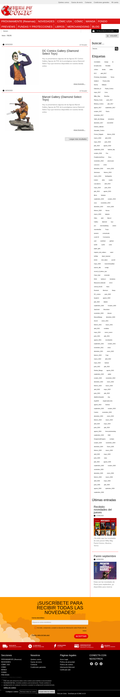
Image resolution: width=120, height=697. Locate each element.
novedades (97, 62)
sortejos (112, 439)
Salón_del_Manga (99, 119)
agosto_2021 (97, 340)
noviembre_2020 (98, 313)
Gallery (96, 222)
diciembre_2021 (98, 351)
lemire (95, 260)
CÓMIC (79, 21)
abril (102, 218)
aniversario (110, 161)
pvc (95, 225)
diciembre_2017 (98, 123)
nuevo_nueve (108, 332)
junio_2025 (97, 458)
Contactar (88, 2)
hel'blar (96, 256)
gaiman (112, 241)
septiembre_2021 (99, 343)
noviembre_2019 (105, 203)
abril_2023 (97, 389)
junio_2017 (110, 100)
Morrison (105, 290)
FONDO (102, 21)
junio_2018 (108, 142)
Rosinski (96, 290)
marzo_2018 (97, 138)
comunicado (106, 233)
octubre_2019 (112, 199)
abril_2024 (97, 423)
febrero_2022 (98, 355)
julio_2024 (107, 427)
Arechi (96, 321)
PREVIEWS (8, 26)
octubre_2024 (98, 442)
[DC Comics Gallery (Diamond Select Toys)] (22, 67)
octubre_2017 (98, 111)
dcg (109, 397)
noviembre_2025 (98, 469)
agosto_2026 (97, 488)
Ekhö (95, 279)
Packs (107, 111)
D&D (109, 435)
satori (111, 252)
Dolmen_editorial (98, 126)
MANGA (90, 21)
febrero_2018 (111, 134)
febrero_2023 (98, 385)
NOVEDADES (46, 21)
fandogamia (108, 176)
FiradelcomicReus (99, 157)
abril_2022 (108, 359)
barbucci (103, 279)
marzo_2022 (97, 359)
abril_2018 (108, 138)
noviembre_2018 (98, 161)
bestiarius (112, 279)
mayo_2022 (97, 362)
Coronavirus (106, 237)
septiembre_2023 (99, 408)
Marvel (109, 218)
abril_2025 (97, 454)
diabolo (106, 302)
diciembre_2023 (98, 416)
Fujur (107, 355)
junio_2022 (97, 366)
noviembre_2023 (107, 412)
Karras (107, 210)
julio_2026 (107, 484)
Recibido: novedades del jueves (103, 509)
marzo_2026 (109, 477)
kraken (96, 180)
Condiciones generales (101, 2)
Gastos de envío (77, 2)
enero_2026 (110, 473)
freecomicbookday (110, 431)
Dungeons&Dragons (100, 439)
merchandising (104, 225)
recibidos (106, 328)
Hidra (95, 218)
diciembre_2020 (110, 317)
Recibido (107, 65)
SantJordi (96, 309)
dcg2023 (96, 401)
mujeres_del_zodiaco (100, 252)
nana (105, 458)
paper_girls (97, 248)
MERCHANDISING (78, 26)
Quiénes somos (63, 2)
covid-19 (96, 237)
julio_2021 (107, 336)
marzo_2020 (97, 214)
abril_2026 (97, 481)
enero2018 (110, 123)
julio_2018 (97, 145)
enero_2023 (110, 381)
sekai (109, 347)
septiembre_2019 (99, 199)
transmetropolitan (109, 263)
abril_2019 (107, 183)
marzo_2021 (109, 324)
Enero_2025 (110, 446)
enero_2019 (110, 168)
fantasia (103, 195)
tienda (103, 69)
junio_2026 (97, 484)
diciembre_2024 (98, 446)
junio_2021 (97, 336)
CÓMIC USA (64, 21)
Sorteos (107, 404)
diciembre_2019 (98, 206)
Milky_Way (97, 96)
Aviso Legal (64, 659)
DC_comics (97, 294)
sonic (110, 244)
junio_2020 (108, 294)
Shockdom (106, 309)
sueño (103, 244)
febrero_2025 (98, 450)
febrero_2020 (98, 210)
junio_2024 (97, 427)
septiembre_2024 (99, 435)
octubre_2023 (112, 408)
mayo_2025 (107, 454)
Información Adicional (67, 667)
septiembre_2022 (99, 374)
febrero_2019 (107, 172)
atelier (109, 374)
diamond (104, 222)
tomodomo (111, 119)
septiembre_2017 (110, 107)
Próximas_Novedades (100, 77)
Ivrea (106, 92)
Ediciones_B (97, 88)
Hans (107, 286)
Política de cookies (66, 664)
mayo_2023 (107, 389)
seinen (114, 225)
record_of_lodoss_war (100, 271)
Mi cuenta (115, 2)
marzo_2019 (97, 176)
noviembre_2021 (98, 347)
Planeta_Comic (98, 100)
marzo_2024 (109, 420)
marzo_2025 (109, 450)
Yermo (112, 77)
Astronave (97, 172)
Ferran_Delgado (98, 134)
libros (95, 195)
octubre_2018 (98, 153)
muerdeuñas (97, 229)
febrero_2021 (98, 324)
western (96, 233)
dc (113, 62)
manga (106, 62)
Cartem (96, 412)
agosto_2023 (97, 404)
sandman (103, 241)
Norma (96, 84)
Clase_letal (97, 275)
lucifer (95, 244)
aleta (103, 180)
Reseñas (106, 96)
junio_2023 (97, 393)
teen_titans (104, 260)
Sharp (113, 290)
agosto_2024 (97, 431)
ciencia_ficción (98, 286)
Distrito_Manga (98, 370)
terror (110, 282)
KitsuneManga (98, 317)
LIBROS (60, 26)
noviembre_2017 (98, 115)
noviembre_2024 (110, 442)
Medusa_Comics (99, 104)
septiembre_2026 (99, 492)
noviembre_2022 (110, 378)
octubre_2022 (98, 378)
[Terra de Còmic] (16, 15)
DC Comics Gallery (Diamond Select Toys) (60, 52)
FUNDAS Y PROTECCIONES (35, 26)
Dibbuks (104, 84)
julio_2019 (97, 191)
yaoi (95, 241)
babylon (107, 214)
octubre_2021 (112, 343)
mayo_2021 (97, 332)
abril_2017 (104, 73)
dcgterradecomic (107, 401)
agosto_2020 (106, 298)
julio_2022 (107, 366)
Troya (107, 229)
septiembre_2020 (99, 305)
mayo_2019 (97, 187)
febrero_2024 (98, 420)
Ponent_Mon (106, 81)
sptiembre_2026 (109, 488)
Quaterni (96, 298)
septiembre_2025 (99, 465)
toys (112, 222)
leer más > (112, 549)
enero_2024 (110, 416)
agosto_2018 (107, 145)
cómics (96, 69)
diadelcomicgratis (99, 397)
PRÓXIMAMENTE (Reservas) (18, 21)
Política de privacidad (67, 662)
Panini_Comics (109, 88)
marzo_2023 (109, 385)
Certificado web (65, 670)
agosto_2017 (97, 107)
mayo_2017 (97, 92)
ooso (95, 203)
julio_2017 (110, 104)
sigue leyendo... (79, 84)
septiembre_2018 (99, 149)
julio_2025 (97, 462)
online (111, 69)
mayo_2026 (107, 481)
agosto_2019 (107, 191)
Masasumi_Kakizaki (99, 282)
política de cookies (10, 688)
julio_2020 (97, 302)
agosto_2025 (107, 462)
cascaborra (97, 183)
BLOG (96, 26)
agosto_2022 (110, 370)
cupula (110, 180)
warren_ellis (97, 267)
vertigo (107, 267)
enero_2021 (105, 321)
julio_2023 (107, 393)
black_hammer (106, 256)
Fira (107, 153)
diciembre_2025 (98, 473)
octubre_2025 (112, 465)
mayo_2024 (107, 423)
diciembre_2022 (98, 381)
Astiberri (96, 81)
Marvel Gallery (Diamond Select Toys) (61, 98)
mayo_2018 (97, 142)
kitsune (109, 313)
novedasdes (108, 340)
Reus (109, 157)
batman (107, 362)
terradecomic (97, 65)
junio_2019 (108, 187)
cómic (105, 164)
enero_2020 (110, 206)
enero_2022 (110, 351)
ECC (95, 73)
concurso (96, 164)
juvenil (113, 260)
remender (107, 275)
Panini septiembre (105, 556)
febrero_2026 (98, 477)
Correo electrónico (38, 618)
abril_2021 (97, 328)
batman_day (111, 149)
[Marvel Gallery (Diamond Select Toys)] (22, 113)
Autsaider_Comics (99, 130)
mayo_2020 (97, 263)
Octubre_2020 (112, 305)
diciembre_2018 (98, 168)
